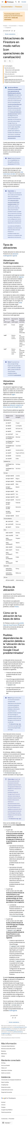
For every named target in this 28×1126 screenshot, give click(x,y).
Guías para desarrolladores (8, 1046)
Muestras (3, 1051)
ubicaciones (11, 164)
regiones (21, 277)
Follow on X (4, 1068)
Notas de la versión (5, 1087)
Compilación (8, 27)
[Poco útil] (14, 31)
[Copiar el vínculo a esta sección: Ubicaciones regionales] (14, 384)
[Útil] (12, 31)
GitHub (3, 1056)
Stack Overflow (5, 1082)
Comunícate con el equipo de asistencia (11, 1079)
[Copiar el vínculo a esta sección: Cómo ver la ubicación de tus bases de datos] (21, 619)
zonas (20, 302)
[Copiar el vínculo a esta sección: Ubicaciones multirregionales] (20, 263)
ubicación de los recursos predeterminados (13, 202)
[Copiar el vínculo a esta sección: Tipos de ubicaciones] (18, 248)
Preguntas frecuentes (6, 1092)
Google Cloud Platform (7, 1109)
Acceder (24, 2)
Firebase (5, 25)
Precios (16, 606)
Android (3, 1102)
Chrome (3, 1104)
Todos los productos (6, 1112)
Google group (4, 1084)
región (13, 394)
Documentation (7, 7)
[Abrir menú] (2, 2)
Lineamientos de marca (7, 1089)
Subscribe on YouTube (6, 1070)
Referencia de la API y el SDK (8, 1048)
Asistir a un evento (5, 1073)
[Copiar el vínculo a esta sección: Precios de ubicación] (15, 590)
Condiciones (4, 1118)
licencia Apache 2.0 (11, 1030)
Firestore (18, 7)
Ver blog (3, 1063)
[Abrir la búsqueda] (16, 2)
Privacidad (11, 1118)
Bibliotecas (4, 1053)
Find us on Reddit (5, 1065)
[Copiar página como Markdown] (9, 61)
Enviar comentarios (10, 34)
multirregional (17, 375)
